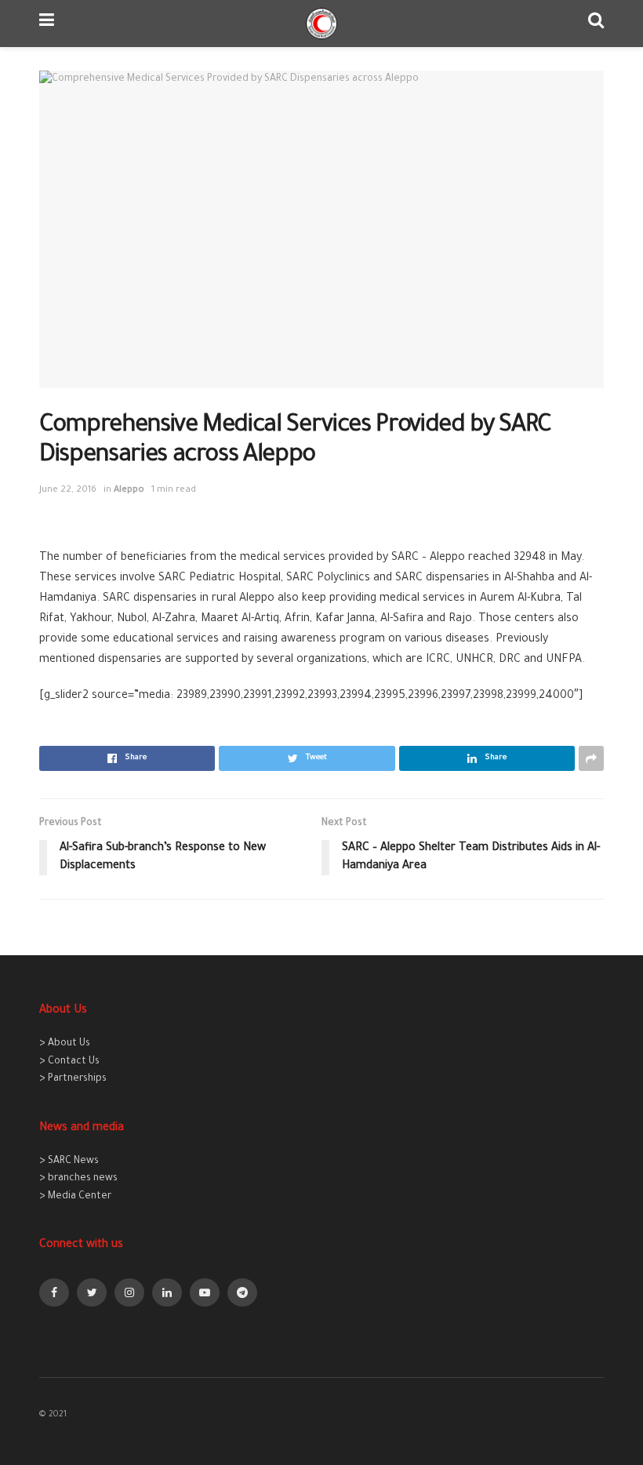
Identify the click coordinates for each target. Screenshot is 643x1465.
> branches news (78, 1178)
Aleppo (129, 490)
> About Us (64, 1043)
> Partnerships (73, 1079)
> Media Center (75, 1196)
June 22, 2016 (67, 490)
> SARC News (69, 1161)
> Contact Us (69, 1061)
